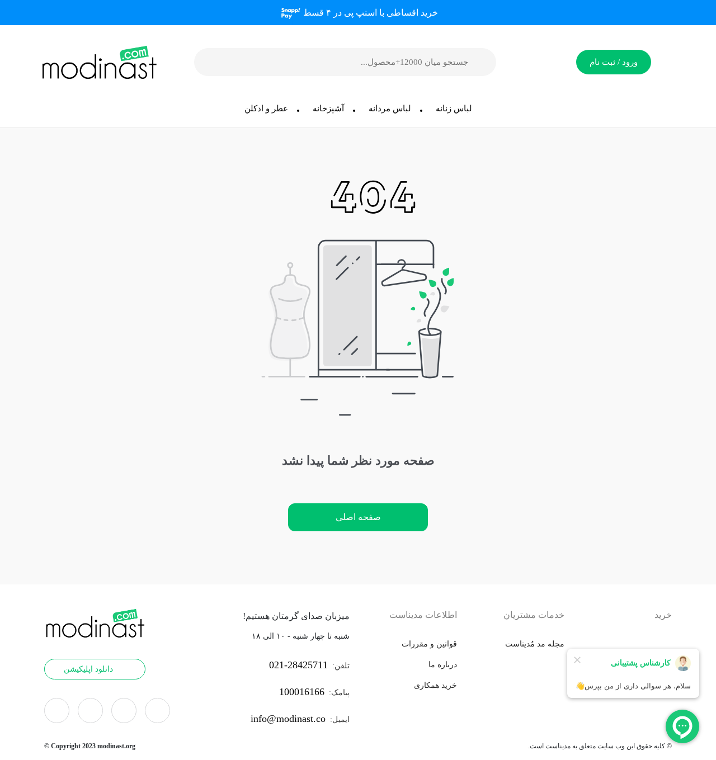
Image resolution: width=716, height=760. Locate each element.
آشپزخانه (328, 108)
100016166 (301, 691)
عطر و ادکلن (266, 108)
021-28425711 (298, 665)
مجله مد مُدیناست (534, 644)
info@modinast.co (288, 718)
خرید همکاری (435, 685)
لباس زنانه (454, 108)
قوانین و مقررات (429, 644)
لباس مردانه (390, 108)
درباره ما (442, 664)
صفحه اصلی (358, 517)
